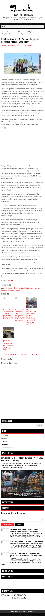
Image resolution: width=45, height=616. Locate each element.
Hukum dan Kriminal (7, 448)
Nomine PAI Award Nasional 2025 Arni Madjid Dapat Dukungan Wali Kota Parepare (8, 314)
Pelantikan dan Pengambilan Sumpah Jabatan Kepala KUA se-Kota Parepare (24, 530)
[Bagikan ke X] (8, 285)
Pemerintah (11, 32)
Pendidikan (5, 435)
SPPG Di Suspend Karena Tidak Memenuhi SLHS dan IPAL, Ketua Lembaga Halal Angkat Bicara (26, 555)
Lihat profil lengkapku (19, 598)
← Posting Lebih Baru (9, 354)
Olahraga (4, 441)
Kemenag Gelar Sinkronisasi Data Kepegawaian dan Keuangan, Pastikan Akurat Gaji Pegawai (20, 315)
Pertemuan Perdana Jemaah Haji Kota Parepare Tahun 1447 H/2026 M (8, 344)
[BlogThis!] (5, 285)
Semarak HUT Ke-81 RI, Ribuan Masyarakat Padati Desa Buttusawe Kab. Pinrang (22, 459)
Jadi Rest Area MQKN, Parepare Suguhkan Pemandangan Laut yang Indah (20, 40)
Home (4, 32)
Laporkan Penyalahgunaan (14, 513)
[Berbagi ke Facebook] (10, 285)
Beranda (24, 354)
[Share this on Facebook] (7, 280)
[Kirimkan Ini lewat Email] (3, 285)
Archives (19, 525)
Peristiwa (4, 438)
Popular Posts (7, 525)
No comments (27, 45)
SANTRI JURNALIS (23, 14)
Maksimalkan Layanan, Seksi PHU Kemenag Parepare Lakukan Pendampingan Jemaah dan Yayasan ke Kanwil (31, 317)
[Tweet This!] (9, 280)
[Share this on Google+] (11, 280)
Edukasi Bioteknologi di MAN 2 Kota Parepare (26, 541)
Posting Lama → (37, 354)
